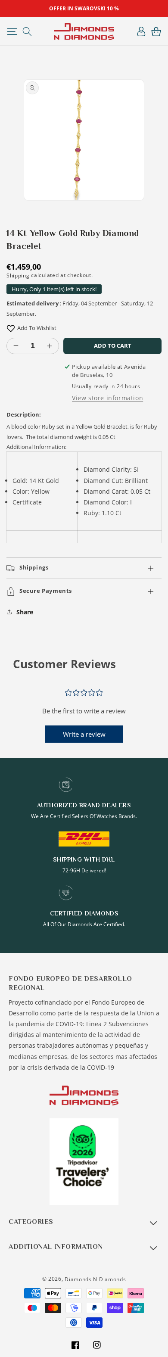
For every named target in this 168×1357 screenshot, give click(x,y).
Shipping (18, 275)
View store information (107, 398)
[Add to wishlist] (10, 328)
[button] (11, 31)
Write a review (84, 734)
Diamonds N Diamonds (95, 1279)
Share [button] (24, 612)
